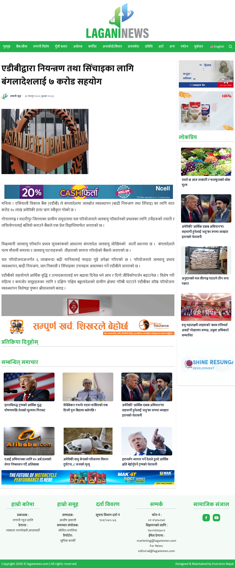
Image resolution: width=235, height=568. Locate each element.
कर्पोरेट (92, 46)
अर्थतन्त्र (77, 46)
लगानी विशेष (41, 46)
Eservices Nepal (223, 564)
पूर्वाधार (198, 46)
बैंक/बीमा (21, 46)
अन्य (172, 46)
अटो (161, 46)
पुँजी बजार (61, 46)
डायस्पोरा (133, 46)
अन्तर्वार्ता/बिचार (112, 46)
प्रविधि (149, 46)
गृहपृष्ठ (6, 46)
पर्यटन (184, 46)
